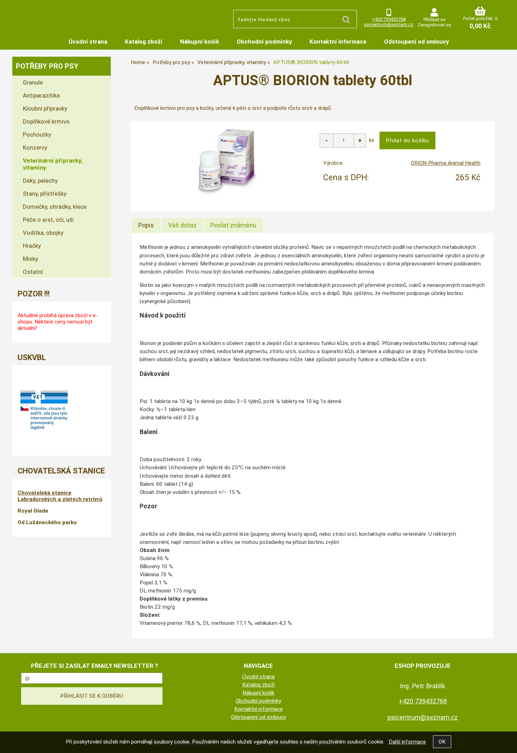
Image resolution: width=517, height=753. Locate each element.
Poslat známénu (233, 225)
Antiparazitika (41, 95)
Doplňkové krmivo (46, 121)
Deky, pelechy (40, 180)
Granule (33, 82)
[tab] (146, 225)
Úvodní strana (88, 41)
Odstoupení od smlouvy (416, 41)
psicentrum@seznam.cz (388, 24)
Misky (30, 258)
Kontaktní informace (337, 41)
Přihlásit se (434, 19)
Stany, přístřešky (44, 193)
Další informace (407, 742)
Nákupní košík (199, 41)
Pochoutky (37, 134)
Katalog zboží (143, 41)
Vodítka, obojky (43, 232)
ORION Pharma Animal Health (445, 163)
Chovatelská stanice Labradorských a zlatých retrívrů (60, 496)
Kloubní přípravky (45, 108)
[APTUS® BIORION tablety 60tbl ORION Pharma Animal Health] (227, 161)
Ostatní (33, 271)
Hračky (32, 245)
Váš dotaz (182, 225)
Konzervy (35, 147)
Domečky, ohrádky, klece (55, 206)
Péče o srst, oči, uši (48, 219)
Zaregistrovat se (434, 24)
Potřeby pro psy (47, 66)
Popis (146, 225)
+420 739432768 (389, 19)
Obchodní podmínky (264, 41)
